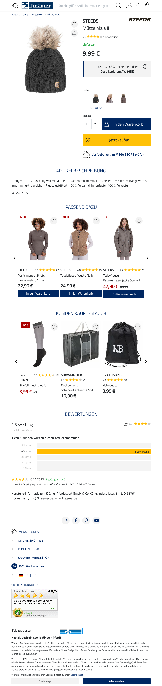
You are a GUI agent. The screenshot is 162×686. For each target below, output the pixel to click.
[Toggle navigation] (14, 5)
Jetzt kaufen (119, 140)
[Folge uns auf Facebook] (76, 520)
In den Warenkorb (38, 293)
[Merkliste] (138, 4)
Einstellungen (45, 681)
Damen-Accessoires (33, 14)
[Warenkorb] (148, 4)
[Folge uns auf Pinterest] (86, 520)
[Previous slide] (86, 101)
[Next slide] (147, 101)
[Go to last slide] (14, 258)
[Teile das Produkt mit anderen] (74, 33)
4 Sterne (26, 451)
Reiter (14, 14)
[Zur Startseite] (37, 5)
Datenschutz (76, 675)
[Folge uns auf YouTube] (96, 520)
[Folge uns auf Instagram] (66, 520)
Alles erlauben (116, 681)
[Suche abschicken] (119, 5)
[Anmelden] (129, 4)
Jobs (28, 565)
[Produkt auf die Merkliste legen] (74, 24)
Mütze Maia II (54, 14)
